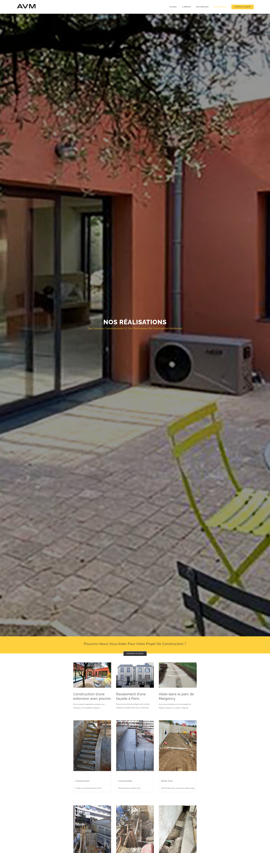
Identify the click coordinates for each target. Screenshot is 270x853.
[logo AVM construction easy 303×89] (26, 4)
